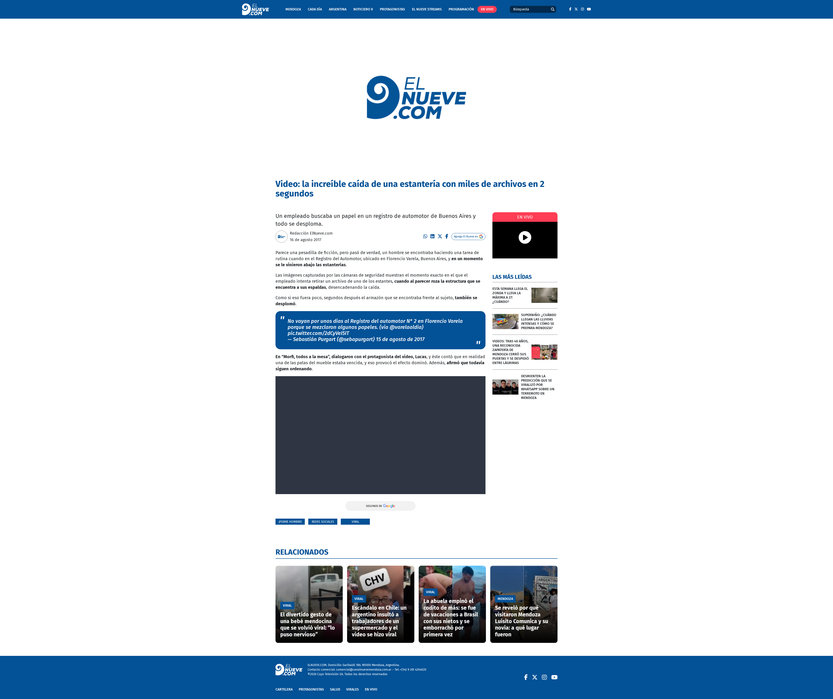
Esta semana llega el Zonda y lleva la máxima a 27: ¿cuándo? (510, 295)
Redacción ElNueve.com (311, 233)
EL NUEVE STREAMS (427, 9)
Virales (352, 689)
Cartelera (284, 689)
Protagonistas (392, 9)
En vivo (487, 9)
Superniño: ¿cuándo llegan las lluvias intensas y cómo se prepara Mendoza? (538, 321)
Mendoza (293, 9)
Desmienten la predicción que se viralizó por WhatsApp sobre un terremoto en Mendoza (537, 387)
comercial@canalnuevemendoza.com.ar (363, 669)
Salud (335, 689)
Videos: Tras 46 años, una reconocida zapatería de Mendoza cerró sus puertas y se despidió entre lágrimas (510, 352)
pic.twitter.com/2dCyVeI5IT (318, 333)
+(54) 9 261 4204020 (413, 669)
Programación (461, 9)
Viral (355, 522)
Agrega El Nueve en (466, 236)
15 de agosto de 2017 (400, 339)
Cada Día (315, 9)
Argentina (337, 9)
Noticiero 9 (363, 9)
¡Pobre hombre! (290, 522)
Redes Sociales (323, 522)
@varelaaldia (406, 327)
